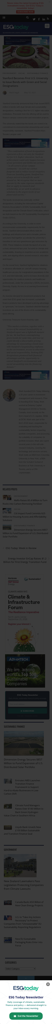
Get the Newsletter (28, 1016)
